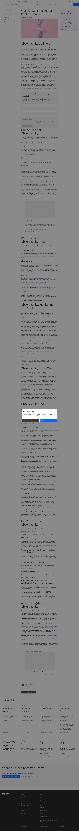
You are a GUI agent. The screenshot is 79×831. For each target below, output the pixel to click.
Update (41, 420)
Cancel (24, 420)
